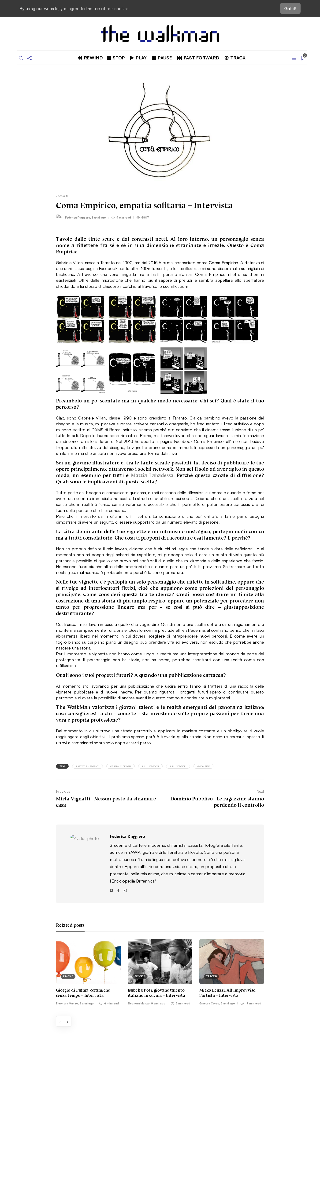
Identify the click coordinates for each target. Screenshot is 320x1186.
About (36, 1068)
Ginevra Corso (209, 1003)
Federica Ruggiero (77, 217)
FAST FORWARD (201, 57)
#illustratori (178, 766)
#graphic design (120, 766)
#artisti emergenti (87, 766)
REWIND (93, 57)
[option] (88, 973)
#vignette (203, 766)
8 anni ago (99, 217)
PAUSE (165, 57)
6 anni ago (228, 1003)
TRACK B (62, 195)
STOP (119, 57)
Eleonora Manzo (67, 1003)
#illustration (150, 766)
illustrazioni (196, 268)
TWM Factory (200, 1136)
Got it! (290, 8)
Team (35, 1090)
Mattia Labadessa (152, 475)
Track (238, 57)
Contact (37, 1079)
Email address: (227, 1069)
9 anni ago (86, 1003)
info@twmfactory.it (172, 1150)
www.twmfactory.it (147, 1150)
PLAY (141, 57)
